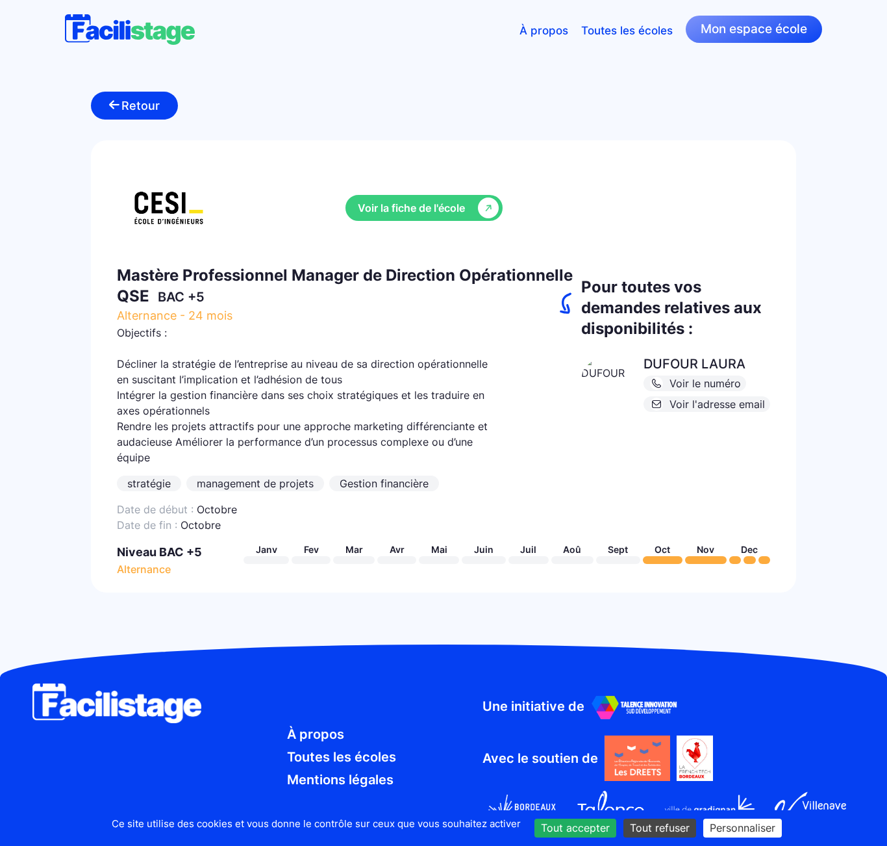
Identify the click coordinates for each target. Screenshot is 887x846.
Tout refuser (660, 827)
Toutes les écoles (627, 30)
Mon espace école (754, 28)
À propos (543, 30)
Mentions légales (340, 780)
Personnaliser (742, 827)
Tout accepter (575, 827)
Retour (140, 105)
